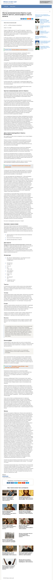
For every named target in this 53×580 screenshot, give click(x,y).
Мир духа (36, 17)
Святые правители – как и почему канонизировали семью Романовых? (45, 42)
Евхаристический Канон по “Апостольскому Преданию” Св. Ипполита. (41, 37)
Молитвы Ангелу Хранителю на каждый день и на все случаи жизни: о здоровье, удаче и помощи (45, 21)
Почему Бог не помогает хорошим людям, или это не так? (45, 26)
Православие (12, 6)
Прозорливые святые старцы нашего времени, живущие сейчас (45, 47)
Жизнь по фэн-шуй (10, 2)
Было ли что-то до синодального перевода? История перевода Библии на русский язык (42, 15)
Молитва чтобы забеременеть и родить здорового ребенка (44, 32)
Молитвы (41, 24)
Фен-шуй (6, 6)
